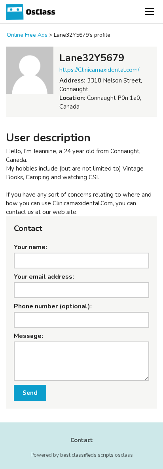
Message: (28, 336)
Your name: (30, 247)
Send (30, 393)
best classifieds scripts (87, 455)
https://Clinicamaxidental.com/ (99, 70)
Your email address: (44, 276)
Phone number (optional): (53, 306)
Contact (81, 440)
